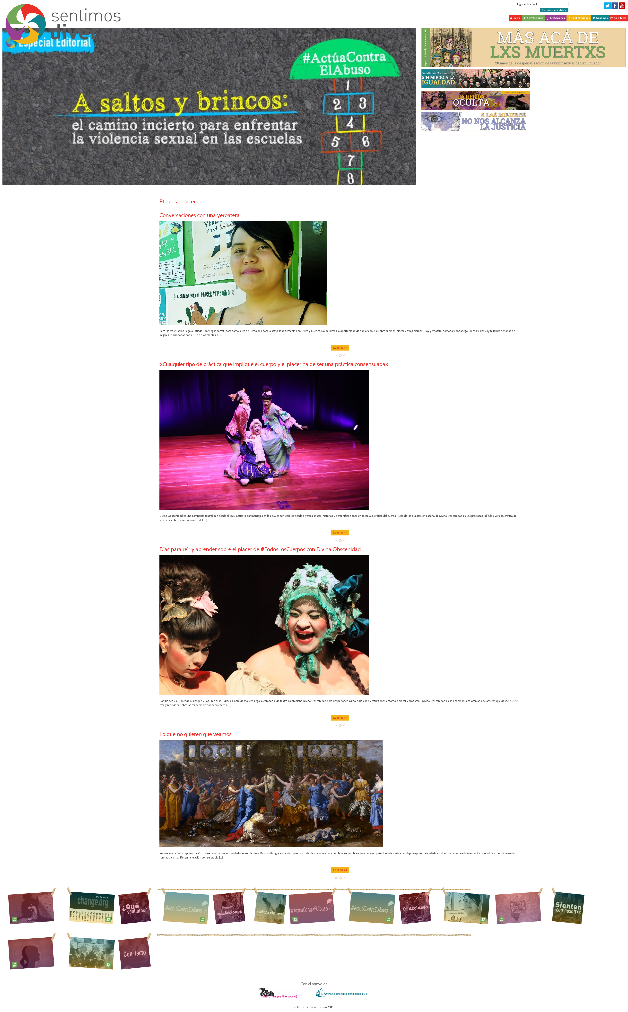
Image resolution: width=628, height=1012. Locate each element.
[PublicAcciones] (271, 907)
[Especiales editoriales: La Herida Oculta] (523, 100)
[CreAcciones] (415, 907)
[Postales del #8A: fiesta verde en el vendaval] (92, 953)
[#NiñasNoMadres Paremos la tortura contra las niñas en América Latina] (31, 907)
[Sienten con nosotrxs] (569, 907)
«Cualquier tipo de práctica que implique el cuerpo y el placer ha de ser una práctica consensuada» (274, 364)
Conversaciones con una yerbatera (199, 215)
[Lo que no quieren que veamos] (340, 793)
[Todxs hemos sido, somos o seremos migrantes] (518, 907)
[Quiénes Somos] (134, 907)
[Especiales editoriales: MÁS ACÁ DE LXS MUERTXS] (523, 47)
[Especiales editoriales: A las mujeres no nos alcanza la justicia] (523, 121)
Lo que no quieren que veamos (195, 734)
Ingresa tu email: (527, 4)
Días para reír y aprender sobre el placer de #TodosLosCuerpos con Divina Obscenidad (260, 549)
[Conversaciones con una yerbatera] (340, 273)
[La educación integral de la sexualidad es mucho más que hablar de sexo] (31, 953)
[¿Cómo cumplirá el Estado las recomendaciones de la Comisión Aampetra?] (92, 907)
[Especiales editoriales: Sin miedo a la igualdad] (523, 78)
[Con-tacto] (134, 953)
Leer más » (340, 347)
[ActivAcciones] (229, 907)
